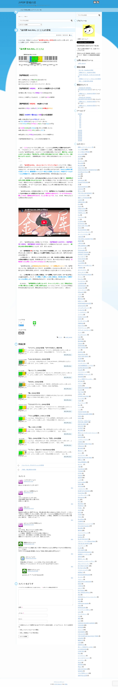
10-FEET (80, 428)
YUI (79, 616)
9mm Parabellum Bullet (84, 274)
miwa (79, 605)
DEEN (80, 416)
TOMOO (80, 442)
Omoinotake (81, 250)
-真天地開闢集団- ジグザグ (85, 365)
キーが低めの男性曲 (84, 152)
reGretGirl (80, 638)
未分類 (80, 156)
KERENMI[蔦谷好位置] (84, 303)
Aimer (79, 227)
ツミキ (80, 407)
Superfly (80, 370)
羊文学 (80, 510)
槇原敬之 (80, 572)
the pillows (81, 519)
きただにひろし (82, 270)
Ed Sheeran (81, 223)
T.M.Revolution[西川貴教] (85, 414)
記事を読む (68, 354)
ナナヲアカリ (82, 455)
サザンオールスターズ (84, 330)
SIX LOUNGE (82, 347)
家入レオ (80, 191)
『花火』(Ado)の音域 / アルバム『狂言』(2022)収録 (44, 438)
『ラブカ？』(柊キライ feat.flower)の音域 (41, 450)
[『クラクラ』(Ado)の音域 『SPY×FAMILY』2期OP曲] (22, 351)
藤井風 (80, 530)
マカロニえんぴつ (83, 570)
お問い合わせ (82, 63)
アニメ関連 (81, 149)
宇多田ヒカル (82, 212)
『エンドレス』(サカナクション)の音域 (32, 465)
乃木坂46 (80, 471)
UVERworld (81, 210)
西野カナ (80, 459)
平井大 (80, 517)
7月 (80, 117)
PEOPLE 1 (81, 506)
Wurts (79, 662)
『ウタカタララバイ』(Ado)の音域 (38, 404)
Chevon (80, 343)
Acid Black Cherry (83, 172)
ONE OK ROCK (82, 669)
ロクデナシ (81, 660)
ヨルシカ (80, 629)
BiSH (79, 512)
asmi (79, 174)
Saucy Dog (81, 325)
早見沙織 (80, 486)
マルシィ (80, 579)
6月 (80, 119)
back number (81, 482)
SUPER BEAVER (83, 368)
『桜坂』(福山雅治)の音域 (28, 469)
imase (79, 206)
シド (79, 350)
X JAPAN (80, 221)
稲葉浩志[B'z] (81, 202)
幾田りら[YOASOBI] (84, 197)
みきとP (80, 588)
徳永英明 (80, 437)
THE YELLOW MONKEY (85, 193)
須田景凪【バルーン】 (84, 374)
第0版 (66, 684)
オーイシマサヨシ (83, 234)
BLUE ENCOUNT (83, 539)
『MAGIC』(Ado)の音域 (35, 382)
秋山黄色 (80, 165)
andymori (80, 189)
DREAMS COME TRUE (85, 444)
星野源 (80, 556)
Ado (71, 35)
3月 (80, 124)
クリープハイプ (82, 290)
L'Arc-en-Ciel (81, 634)
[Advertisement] (45, 305)
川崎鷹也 (80, 267)
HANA (80, 484)
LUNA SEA (81, 651)
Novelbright (81, 469)
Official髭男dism (82, 245)
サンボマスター (82, 334)
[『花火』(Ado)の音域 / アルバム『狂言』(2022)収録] (22, 442)
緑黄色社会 (81, 644)
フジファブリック (83, 532)
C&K (79, 337)
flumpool (80, 535)
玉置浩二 (80, 394)
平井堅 (80, 514)
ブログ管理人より (83, 673)
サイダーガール (82, 321)
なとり (80, 453)
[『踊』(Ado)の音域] (22, 396)
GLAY (79, 296)
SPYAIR (80, 381)
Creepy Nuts (81, 288)
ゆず (79, 621)
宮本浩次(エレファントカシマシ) (87, 597)
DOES (80, 435)
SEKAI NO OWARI (83, 387)
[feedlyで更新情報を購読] (94, 2)
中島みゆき (81, 446)
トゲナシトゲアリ (83, 439)
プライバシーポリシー (59, 681)
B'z (79, 499)
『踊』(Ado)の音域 (33, 393)
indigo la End (81, 208)
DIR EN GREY (82, 424)
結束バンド (81, 301)
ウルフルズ (81, 217)
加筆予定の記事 (82, 675)
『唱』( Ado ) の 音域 (34, 427)
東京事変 (80, 430)
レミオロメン (82, 655)
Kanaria (80, 261)
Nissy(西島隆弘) (82, 462)
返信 (72, 488)
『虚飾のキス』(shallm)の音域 (86, 72)
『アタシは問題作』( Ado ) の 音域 (38, 416)
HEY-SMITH (81, 550)
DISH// (80, 418)
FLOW (80, 548)
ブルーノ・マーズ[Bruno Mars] (86, 541)
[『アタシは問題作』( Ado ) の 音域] (22, 419)
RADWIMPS (81, 632)
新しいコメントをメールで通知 (29, 629)
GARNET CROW (83, 254)
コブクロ (80, 314)
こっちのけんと (82, 312)
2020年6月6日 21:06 (28, 492)
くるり (80, 294)
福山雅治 (80, 528)
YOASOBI (81, 625)
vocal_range (68, 337)
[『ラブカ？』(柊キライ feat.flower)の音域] (22, 453)
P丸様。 (80, 508)
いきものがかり (82, 195)
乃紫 (79, 466)
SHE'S (80, 339)
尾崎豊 (80, 241)
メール (21, 613)
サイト (20, 619)
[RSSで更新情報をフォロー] (97, 2)
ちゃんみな (81, 398)
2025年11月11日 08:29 (31, 558)
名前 (20, 607)
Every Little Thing (83, 225)
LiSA (79, 642)
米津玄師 (80, 627)
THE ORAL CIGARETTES (85, 239)
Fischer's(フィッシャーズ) (85, 523)
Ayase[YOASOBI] (83, 182)
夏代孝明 (80, 448)
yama (79, 612)
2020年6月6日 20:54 (28, 481)
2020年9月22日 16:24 (29, 508)
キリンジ (80, 276)
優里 (79, 618)
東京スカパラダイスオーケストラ (87, 433)
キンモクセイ (82, 281)
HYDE (80, 473)
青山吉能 (80, 163)
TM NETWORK (82, 412)
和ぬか (80, 666)
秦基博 (80, 477)
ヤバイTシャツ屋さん (84, 609)
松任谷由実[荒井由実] (84, 574)
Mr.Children (81, 590)
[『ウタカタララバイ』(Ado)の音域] (22, 408)
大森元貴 (80, 236)
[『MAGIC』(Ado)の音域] (22, 385)
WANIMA (80, 664)
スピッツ (80, 383)
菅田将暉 (80, 376)
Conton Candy (82, 317)
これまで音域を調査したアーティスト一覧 (31, 9)
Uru (79, 215)
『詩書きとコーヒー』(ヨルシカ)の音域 (89, 79)
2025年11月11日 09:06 (33, 571)
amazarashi (81, 180)
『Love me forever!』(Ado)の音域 (38, 359)
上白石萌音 (81, 263)
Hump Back (81, 493)
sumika (80, 385)
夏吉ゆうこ (81, 450)
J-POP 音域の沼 (27, 2)
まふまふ (80, 577)
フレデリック (82, 545)
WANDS (80, 671)
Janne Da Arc (82, 354)
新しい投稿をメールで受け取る (29, 633)
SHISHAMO (81, 345)
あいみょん (81, 161)
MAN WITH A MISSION (84, 581)
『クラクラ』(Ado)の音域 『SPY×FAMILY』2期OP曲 (44, 348)
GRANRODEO (82, 285)
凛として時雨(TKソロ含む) (85, 647)
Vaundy (80, 475)
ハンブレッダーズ (83, 495)
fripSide (80, 537)
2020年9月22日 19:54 (29, 524)
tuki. (79, 405)
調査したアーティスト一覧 (85, 147)
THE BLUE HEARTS (84, 543)
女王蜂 (80, 358)
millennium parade (83, 603)
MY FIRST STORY (83, 566)
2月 (80, 125)
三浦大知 (80, 586)
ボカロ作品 (81, 154)
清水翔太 (80, 352)
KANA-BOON (82, 259)
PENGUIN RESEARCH (85, 552)
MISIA (79, 583)
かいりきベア (82, 256)
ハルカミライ (82, 488)
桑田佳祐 (80, 298)
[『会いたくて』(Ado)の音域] (22, 374)
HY (79, 219)
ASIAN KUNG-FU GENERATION (87, 170)
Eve (79, 204)
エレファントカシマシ (84, 232)
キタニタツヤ (82, 272)
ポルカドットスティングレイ (86, 561)
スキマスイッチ (82, 372)
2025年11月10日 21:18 (29, 544)
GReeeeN (81, 292)
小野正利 (80, 243)
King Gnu (80, 279)
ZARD (80, 319)
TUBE (79, 400)
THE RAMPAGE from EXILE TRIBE (88, 636)
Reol (79, 653)
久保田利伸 (81, 283)
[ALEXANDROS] (83, 186)
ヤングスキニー (82, 614)
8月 (80, 115)
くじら (60, 337)
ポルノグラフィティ (84, 563)
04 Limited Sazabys (83, 526)
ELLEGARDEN (82, 230)
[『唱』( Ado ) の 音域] (22, 430)
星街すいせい (82, 559)
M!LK (79, 599)
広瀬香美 (80, 521)
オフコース (81, 248)
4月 (80, 122)
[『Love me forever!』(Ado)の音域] (22, 362)
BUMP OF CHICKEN (84, 491)
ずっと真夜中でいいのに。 (85, 379)
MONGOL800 (82, 607)
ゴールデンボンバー (84, 308)
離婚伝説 (80, 640)
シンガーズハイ (82, 363)
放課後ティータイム (84, 554)
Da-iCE (80, 390)
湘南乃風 (80, 361)
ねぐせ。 (80, 464)
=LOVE (80, 200)
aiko (79, 158)
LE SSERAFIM (82, 649)
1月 (80, 127)
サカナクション (82, 327)
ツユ (79, 409)
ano (79, 178)
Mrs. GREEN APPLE (84, 592)
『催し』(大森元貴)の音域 (85, 81)
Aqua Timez (81, 167)
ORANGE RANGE (83, 252)
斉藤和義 (80, 323)
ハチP (79, 480)
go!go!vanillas (82, 305)
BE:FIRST (81, 503)
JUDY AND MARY (83, 356)
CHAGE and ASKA (83, 396)
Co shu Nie (81, 310)
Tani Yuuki (81, 392)
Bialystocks (81, 497)
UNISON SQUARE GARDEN (86, 623)
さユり (80, 332)
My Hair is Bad (82, 568)
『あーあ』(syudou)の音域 (85, 70)
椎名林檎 (80, 341)
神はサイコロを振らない (85, 265)
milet (79, 601)
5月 (80, 120)
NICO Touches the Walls (85, 457)
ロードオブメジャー (84, 658)
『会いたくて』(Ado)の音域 (36, 370)
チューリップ (82, 403)
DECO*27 (81, 426)
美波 (79, 594)
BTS (79, 501)
